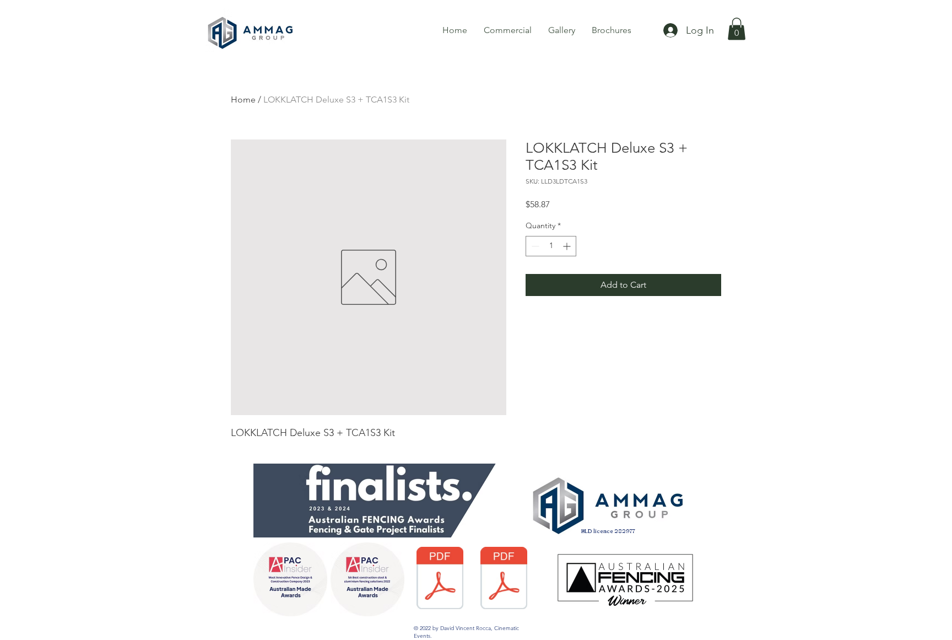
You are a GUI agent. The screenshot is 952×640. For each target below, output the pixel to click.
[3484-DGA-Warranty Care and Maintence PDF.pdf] (503, 579)
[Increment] (568, 246)
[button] (736, 29)
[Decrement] (534, 246)
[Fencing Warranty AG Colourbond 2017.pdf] (439, 579)
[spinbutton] (551, 246)
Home (243, 99)
